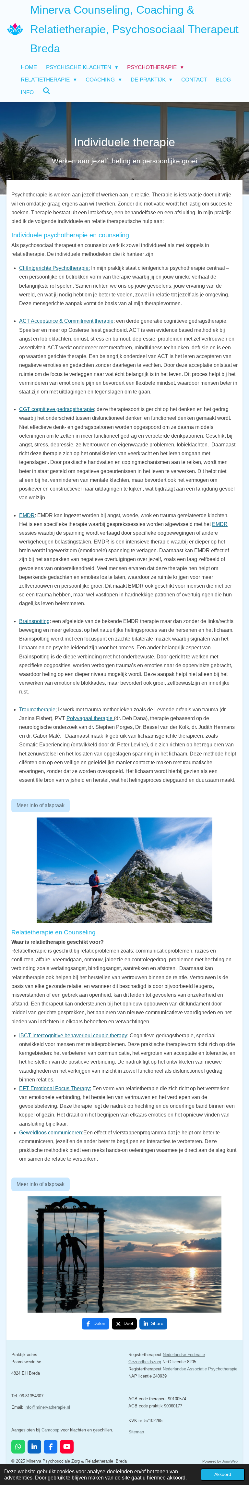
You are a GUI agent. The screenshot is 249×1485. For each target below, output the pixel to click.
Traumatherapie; (38, 709)
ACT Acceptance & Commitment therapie (66, 321)
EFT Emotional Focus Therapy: (55, 1088)
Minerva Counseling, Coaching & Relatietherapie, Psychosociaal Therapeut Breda (134, 29)
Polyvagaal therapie (90, 718)
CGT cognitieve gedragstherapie (56, 409)
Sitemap (136, 1431)
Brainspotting (34, 621)
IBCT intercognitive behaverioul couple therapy (73, 1035)
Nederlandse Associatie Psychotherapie (200, 1368)
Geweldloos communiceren (50, 1132)
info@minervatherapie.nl (47, 1407)
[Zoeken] (46, 91)
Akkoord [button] (222, 1474)
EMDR (27, 515)
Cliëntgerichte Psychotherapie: (54, 268)
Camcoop (50, 1430)
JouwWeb (230, 1461)
